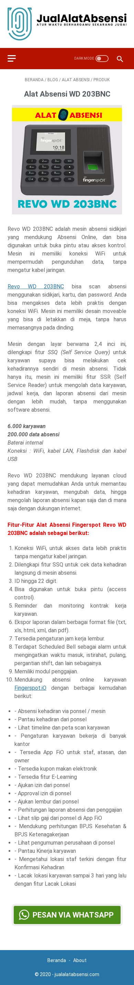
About (80, 960)
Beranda (57, 960)
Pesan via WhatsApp (73, 915)
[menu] (16, 58)
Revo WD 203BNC (36, 286)
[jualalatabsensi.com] (67, 24)
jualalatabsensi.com (77, 974)
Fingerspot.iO (30, 688)
